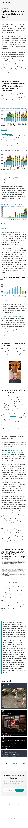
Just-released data (6, 134)
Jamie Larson (13, 790)
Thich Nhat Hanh (21, 615)
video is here (18, 355)
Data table (4, 130)
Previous (4, 763)
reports (10, 192)
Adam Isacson (6, 2)
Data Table (4, 228)
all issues (14, 763)
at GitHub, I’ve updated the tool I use (15, 316)
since (13, 94)
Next (24, 763)
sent (7, 400)
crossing (16, 428)
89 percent (13, 416)
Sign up (14, 811)
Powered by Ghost (14, 818)
